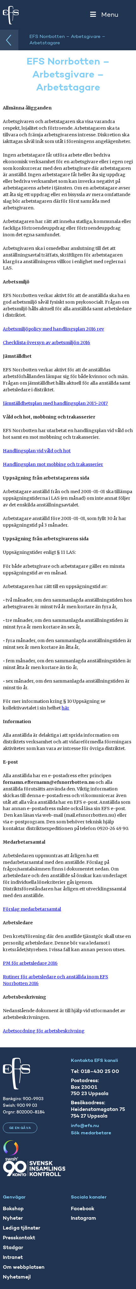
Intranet (13, 1257)
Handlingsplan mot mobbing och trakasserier (53, 464)
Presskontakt (19, 1238)
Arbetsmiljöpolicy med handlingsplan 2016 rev (53, 329)
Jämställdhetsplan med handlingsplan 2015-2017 (55, 403)
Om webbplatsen (24, 1267)
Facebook (82, 1209)
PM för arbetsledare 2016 (30, 963)
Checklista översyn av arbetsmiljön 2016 (46, 342)
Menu (109, 15)
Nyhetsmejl (17, 1277)
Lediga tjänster (21, 1228)
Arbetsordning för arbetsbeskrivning (43, 1031)
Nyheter (13, 1218)
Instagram (83, 1218)
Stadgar (13, 1247)
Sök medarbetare (91, 1133)
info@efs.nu (85, 1126)
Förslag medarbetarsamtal (32, 909)
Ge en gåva (20, 1128)
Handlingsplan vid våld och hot (37, 451)
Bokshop (13, 1209)
